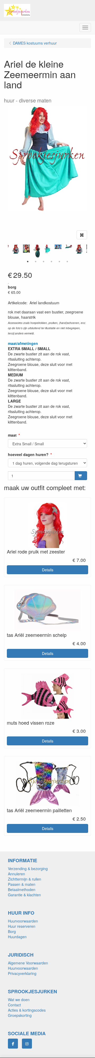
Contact (14, 1004)
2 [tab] (35, 261)
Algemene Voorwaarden (28, 962)
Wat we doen (19, 999)
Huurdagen (17, 936)
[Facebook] (13, 1044)
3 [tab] (43, 261)
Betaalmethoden (21, 889)
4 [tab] (51, 261)
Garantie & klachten (24, 894)
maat (12, 435)
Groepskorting (20, 1015)
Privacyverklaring (22, 973)
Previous (6, 251)
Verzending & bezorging (28, 868)
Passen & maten (21, 884)
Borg (12, 931)
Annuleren (16, 873)
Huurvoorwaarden (23, 921)
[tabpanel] (47, 249)
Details (47, 569)
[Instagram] (27, 1044)
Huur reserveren (21, 926)
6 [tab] (67, 261)
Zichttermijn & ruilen (24, 879)
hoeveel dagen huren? (28, 454)
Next (88, 251)
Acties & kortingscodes (27, 1010)
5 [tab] (59, 261)
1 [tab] (27, 261)
